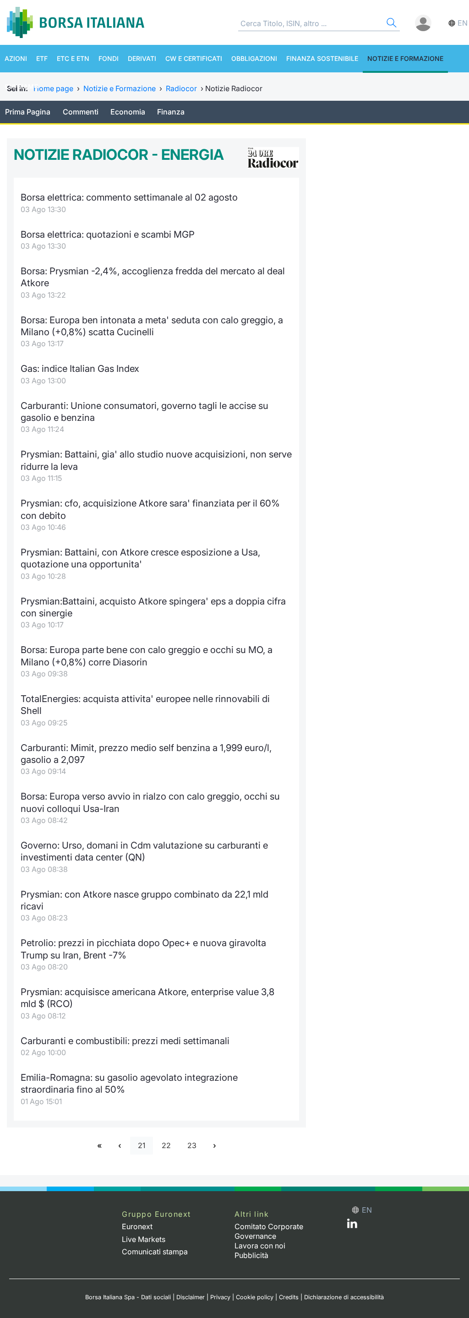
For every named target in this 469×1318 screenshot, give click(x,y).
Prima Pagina (27, 111)
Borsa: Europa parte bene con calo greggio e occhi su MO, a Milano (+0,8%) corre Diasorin (147, 655)
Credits (289, 1297)
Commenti (80, 111)
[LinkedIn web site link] (352, 1225)
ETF (42, 58)
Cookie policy (254, 1297)
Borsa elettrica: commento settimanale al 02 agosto (129, 197)
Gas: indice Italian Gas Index (80, 368)
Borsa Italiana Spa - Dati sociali (128, 1297)
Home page (53, 88)
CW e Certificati (193, 58)
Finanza (171, 111)
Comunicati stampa (155, 1251)
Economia (127, 111)
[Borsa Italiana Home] (75, 22)
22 (166, 1145)
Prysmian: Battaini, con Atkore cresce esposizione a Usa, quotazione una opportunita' (140, 558)
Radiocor (181, 88)
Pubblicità (251, 1255)
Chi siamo (22, 86)
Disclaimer (190, 1297)
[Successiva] (214, 1146)
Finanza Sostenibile (322, 58)
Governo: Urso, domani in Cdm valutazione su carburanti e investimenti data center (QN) (144, 851)
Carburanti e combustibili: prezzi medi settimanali (125, 1040)
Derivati (142, 58)
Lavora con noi (259, 1245)
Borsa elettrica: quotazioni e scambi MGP (108, 234)
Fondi (108, 58)
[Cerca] (391, 24)
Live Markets (143, 1239)
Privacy (220, 1297)
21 (141, 1145)
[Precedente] (119, 1146)
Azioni (16, 58)
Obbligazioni (254, 58)
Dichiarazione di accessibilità (344, 1297)
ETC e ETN (73, 58)
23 (191, 1145)
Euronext (137, 1226)
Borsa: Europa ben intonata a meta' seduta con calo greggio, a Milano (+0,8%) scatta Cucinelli (152, 326)
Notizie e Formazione (405, 58)
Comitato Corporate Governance (268, 1231)
